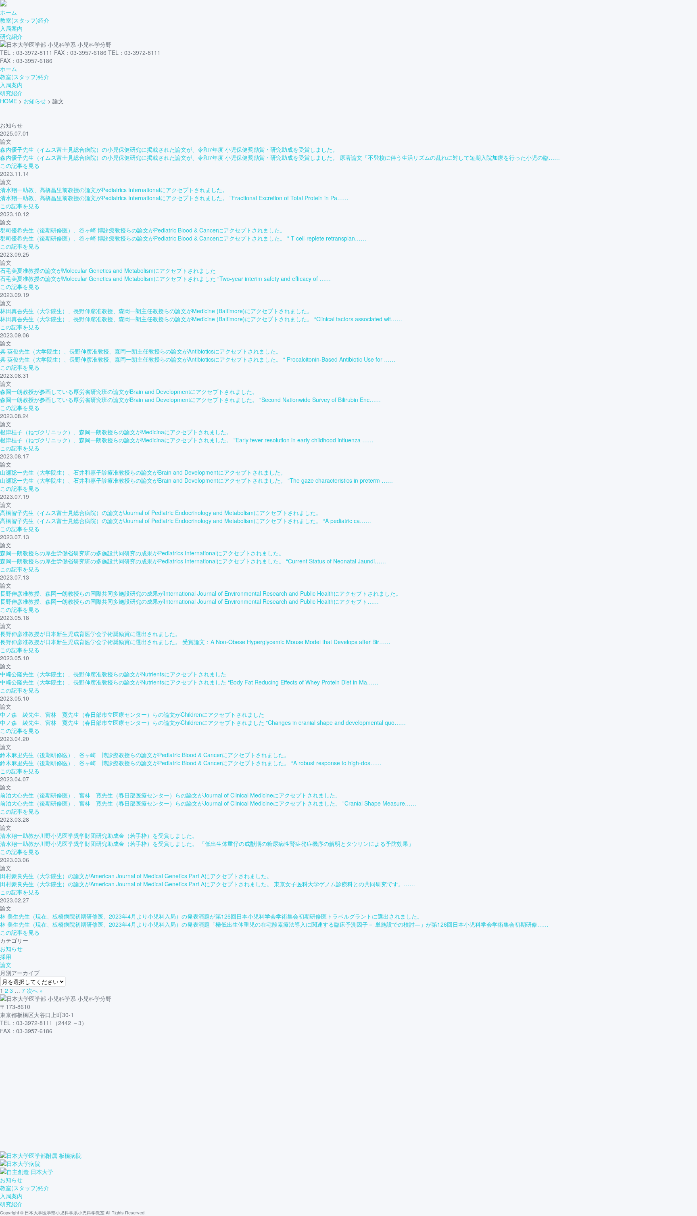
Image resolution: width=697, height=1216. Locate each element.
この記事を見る (20, 165)
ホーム (8, 12)
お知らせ (11, 948)
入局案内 (11, 28)
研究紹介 (11, 36)
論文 (5, 965)
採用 (5, 956)
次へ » (35, 990)
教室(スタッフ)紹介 (24, 20)
